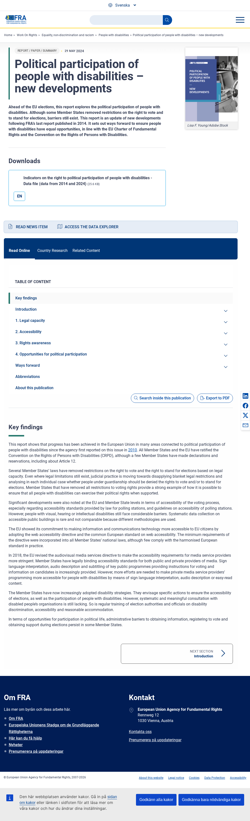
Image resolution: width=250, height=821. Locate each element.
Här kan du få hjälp (25, 738)
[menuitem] (225, 311)
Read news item (32, 227)
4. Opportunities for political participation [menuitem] (51, 354)
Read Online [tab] (19, 250)
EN (19, 196)
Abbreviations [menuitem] (27, 376)
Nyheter (16, 744)
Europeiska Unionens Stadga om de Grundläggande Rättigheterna (54, 728)
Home (8, 35)
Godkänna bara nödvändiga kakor (211, 800)
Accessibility (238, 778)
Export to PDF (218, 398)
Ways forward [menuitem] (27, 365)
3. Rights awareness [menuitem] (33, 343)
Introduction (201, 653)
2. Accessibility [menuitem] (28, 331)
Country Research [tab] (52, 250)
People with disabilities (114, 35)
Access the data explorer (91, 227)
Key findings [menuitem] (26, 298)
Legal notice (176, 778)
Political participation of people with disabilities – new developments (178, 35)
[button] (245, 396)
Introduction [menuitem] (26, 309)
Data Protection (214, 778)
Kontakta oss (140, 731)
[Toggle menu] (240, 20)
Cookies (194, 778)
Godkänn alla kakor (156, 800)
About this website (151, 778)
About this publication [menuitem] (34, 388)
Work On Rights (27, 35)
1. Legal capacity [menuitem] (30, 320)
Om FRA (16, 718)
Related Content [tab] (86, 250)
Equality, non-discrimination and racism (68, 35)
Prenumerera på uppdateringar (36, 751)
